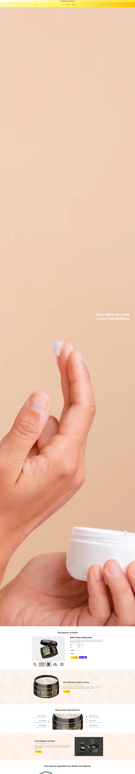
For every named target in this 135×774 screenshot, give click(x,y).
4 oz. (82, 647)
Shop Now (66, 691)
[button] (133, 317)
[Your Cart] (102, 4)
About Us (74, 4)
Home (63, 4)
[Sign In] (100, 4)
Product (68, 4)
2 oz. (79, 647)
